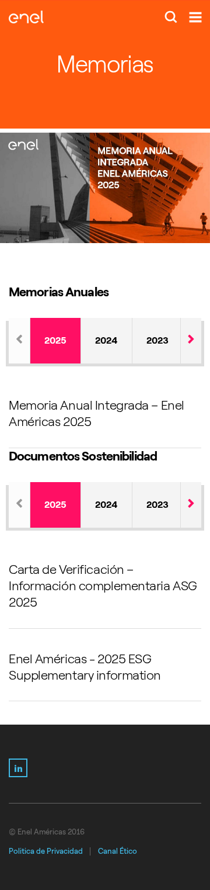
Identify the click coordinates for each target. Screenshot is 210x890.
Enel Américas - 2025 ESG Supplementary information (85, 667)
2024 (106, 340)
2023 (157, 340)
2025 (55, 340)
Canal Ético (117, 851)
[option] (105, 188)
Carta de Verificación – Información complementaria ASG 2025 (103, 586)
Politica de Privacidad (46, 851)
